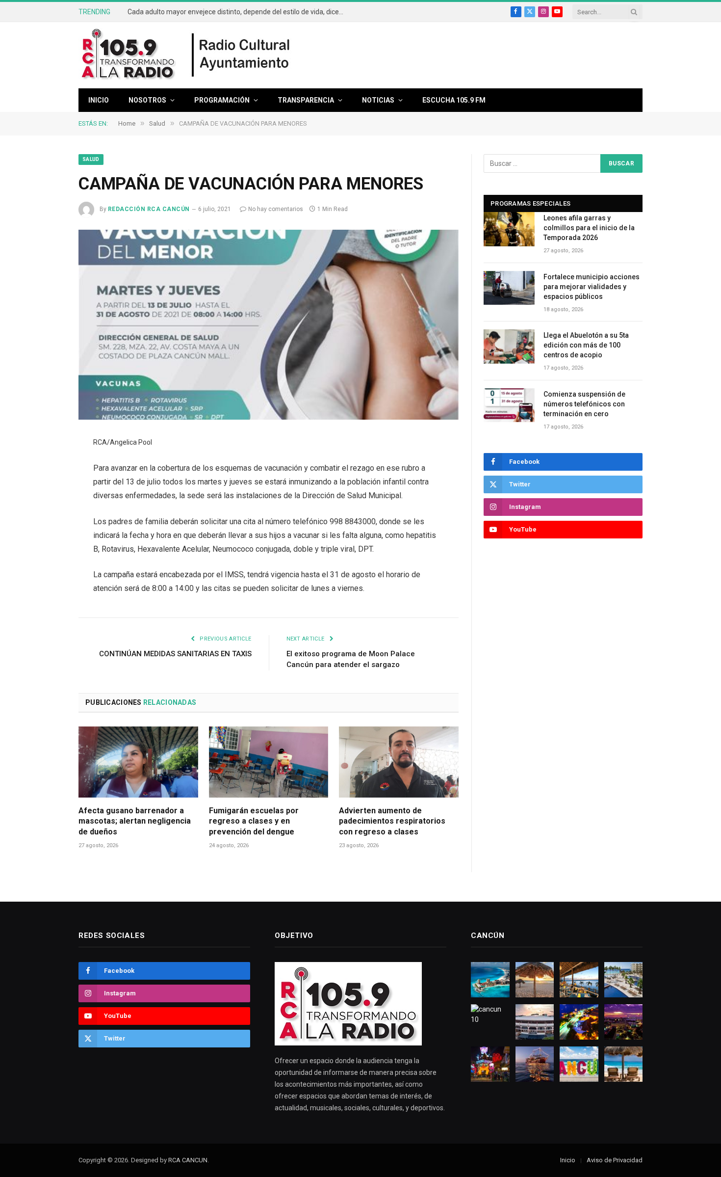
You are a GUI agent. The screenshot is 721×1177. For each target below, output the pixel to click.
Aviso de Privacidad (615, 1160)
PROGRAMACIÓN (222, 100)
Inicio (98, 100)
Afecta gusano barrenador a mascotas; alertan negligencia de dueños (134, 821)
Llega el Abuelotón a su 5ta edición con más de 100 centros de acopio (586, 345)
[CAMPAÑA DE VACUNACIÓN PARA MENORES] (268, 325)
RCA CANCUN (187, 1160)
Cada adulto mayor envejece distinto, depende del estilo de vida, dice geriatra (238, 12)
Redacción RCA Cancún (149, 209)
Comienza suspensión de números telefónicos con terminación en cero (584, 404)
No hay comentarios (275, 209)
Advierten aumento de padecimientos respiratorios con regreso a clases (392, 821)
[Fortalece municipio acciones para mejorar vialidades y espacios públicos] (509, 288)
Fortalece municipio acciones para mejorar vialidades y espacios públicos (591, 286)
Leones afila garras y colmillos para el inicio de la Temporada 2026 (589, 227)
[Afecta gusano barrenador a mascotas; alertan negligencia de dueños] (138, 762)
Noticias (378, 100)
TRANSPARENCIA (306, 100)
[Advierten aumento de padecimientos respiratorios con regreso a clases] (399, 762)
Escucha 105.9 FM (454, 100)
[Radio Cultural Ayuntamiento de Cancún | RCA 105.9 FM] (241, 55)
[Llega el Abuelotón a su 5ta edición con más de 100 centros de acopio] (509, 346)
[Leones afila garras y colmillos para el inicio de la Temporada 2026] (509, 229)
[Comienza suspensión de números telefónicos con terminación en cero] (509, 405)
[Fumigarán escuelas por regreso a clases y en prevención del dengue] (269, 762)
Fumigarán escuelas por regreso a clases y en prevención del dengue (254, 821)
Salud (91, 159)
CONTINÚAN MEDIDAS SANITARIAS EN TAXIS (175, 653)
